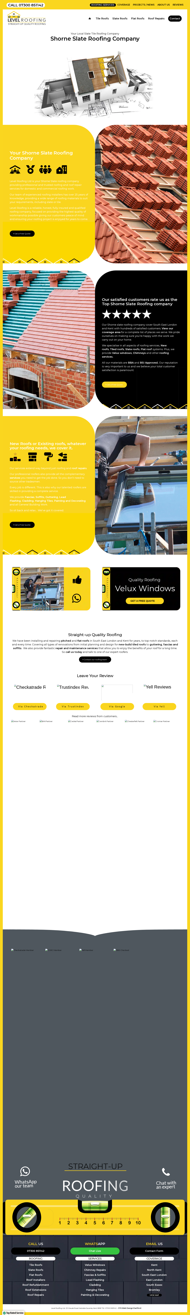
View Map (154, 1295)
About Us (163, 4)
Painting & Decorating (95, 1294)
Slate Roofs (35, 1269)
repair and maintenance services (76, 648)
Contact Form (154, 1251)
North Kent (154, 1269)
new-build (125, 644)
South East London (154, 1274)
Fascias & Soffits (95, 1274)
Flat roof (146, 349)
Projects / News (144, 4)
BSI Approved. (149, 362)
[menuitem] (103, 5)
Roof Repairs (35, 1294)
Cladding (28, 500)
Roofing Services (102, 5)
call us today (74, 652)
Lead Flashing (95, 1279)
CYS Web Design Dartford (129, 1308)
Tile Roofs (35, 1265)
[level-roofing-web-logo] (26, 18)
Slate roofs (132, 349)
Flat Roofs (35, 1274)
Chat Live (95, 1251)
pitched (66, 640)
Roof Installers (35, 1279)
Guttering (51, 497)
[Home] (90, 18)
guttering (156, 644)
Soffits (40, 497)
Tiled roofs (117, 349)
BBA (131, 362)
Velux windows (122, 353)
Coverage (123, 4)
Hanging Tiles (44, 500)
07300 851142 (31, 5)
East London (154, 1279)
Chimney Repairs (95, 1269)
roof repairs (79, 468)
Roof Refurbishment (35, 1284)
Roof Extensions (35, 1289)
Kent (154, 1265)
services (15, 477)
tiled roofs (139, 644)
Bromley (154, 1289)
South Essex (154, 1284)
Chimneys (139, 353)
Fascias (29, 497)
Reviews (178, 4)
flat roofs (83, 640)
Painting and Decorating (70, 500)
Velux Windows (95, 1265)
